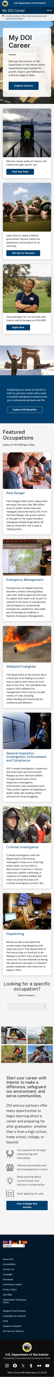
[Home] (5, 3)
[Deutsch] (15, 1242)
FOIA (5, 1321)
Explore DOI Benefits (25, 409)
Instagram (7, 1365)
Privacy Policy (10, 1289)
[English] (5, 1242)
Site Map (7, 1294)
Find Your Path (20, 171)
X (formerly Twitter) (23, 1365)
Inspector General (12, 1326)
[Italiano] (20, 1242)
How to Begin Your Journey (27, 1205)
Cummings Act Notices (14, 1316)
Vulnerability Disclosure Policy (14, 1301)
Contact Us (8, 1269)
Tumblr (31, 1365)
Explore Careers (23, 85)
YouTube (47, 1365)
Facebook (15, 1365)
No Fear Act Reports (13, 1331)
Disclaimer (8, 1279)
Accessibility (9, 1264)
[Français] (10, 1242)
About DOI (8, 1259)
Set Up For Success (23, 253)
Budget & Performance (14, 1311)
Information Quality (12, 1284)
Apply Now (18, 327)
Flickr (39, 1365)
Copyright (8, 1274)
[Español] (24, 1242)
